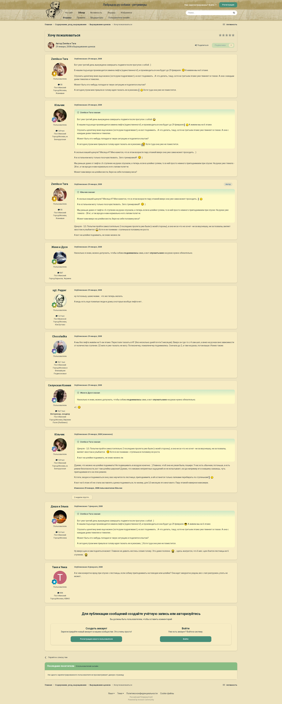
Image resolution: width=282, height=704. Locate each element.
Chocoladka (59, 336)
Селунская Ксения (59, 385)
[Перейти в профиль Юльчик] (60, 115)
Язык (110, 693)
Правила (81, 17)
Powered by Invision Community (141, 700)
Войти (185, 639)
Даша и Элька (59, 506)
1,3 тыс (61, 316)
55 (61, 84)
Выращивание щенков (84, 46)
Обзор (81, 12)
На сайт (69, 12)
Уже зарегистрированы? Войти (199, 5)
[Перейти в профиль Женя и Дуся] (60, 257)
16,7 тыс (61, 411)
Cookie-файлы (167, 693)
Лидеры (111, 12)
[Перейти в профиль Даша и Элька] (60, 516)
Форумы (67, 17)
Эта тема (223, 13)
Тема (120, 693)
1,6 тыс (61, 532)
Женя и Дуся (59, 247)
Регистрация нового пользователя (96, 639)
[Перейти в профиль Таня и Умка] (60, 577)
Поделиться (202, 45)
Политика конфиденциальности (142, 693)
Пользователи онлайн (119, 17)
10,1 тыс (61, 362)
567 (61, 273)
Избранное (126, 12)
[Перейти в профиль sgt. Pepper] (60, 300)
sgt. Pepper (59, 290)
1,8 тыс (61, 131)
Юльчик (59, 105)
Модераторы (96, 17)
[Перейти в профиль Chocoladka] (60, 346)
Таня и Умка (59, 567)
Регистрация (228, 5)
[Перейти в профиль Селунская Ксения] (60, 395)
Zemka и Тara (69, 43)
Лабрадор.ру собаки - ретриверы (125, 4)
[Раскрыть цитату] (78, 112)
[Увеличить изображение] (183, 70)
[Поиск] (234, 12)
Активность (96, 12)
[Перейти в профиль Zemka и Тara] (51, 45)
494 (61, 593)
